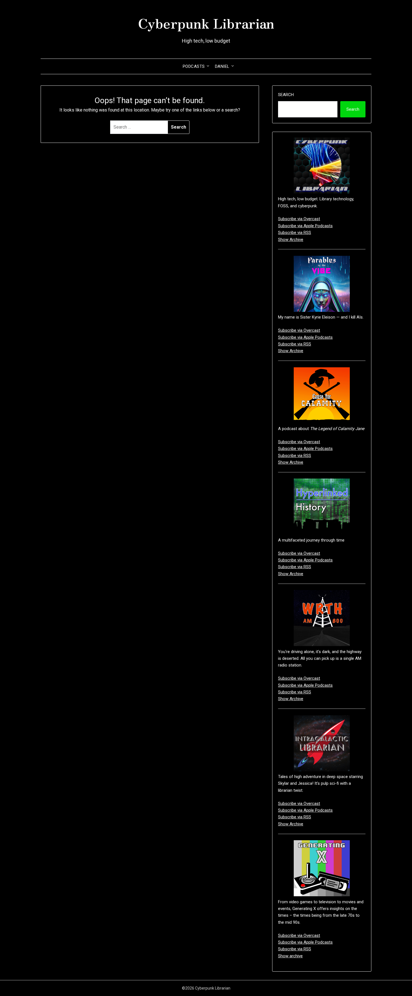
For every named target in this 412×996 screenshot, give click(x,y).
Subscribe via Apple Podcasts (305, 225)
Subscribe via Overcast (299, 218)
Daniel (222, 66)
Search (286, 94)
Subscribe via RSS (294, 232)
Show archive (290, 955)
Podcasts (194, 66)
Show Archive (290, 239)
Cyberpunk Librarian (206, 22)
